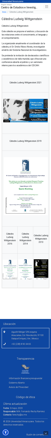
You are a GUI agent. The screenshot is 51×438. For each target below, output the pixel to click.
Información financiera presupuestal (25, 378)
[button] (5, 432)
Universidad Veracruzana (12, 1)
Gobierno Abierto (17, 382)
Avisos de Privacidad (18, 387)
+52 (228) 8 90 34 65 (21, 344)
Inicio (4, 12)
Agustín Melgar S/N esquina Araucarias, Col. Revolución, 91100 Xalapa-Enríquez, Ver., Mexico (27, 335)
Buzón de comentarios (37, 434)
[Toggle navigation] (46, 6)
